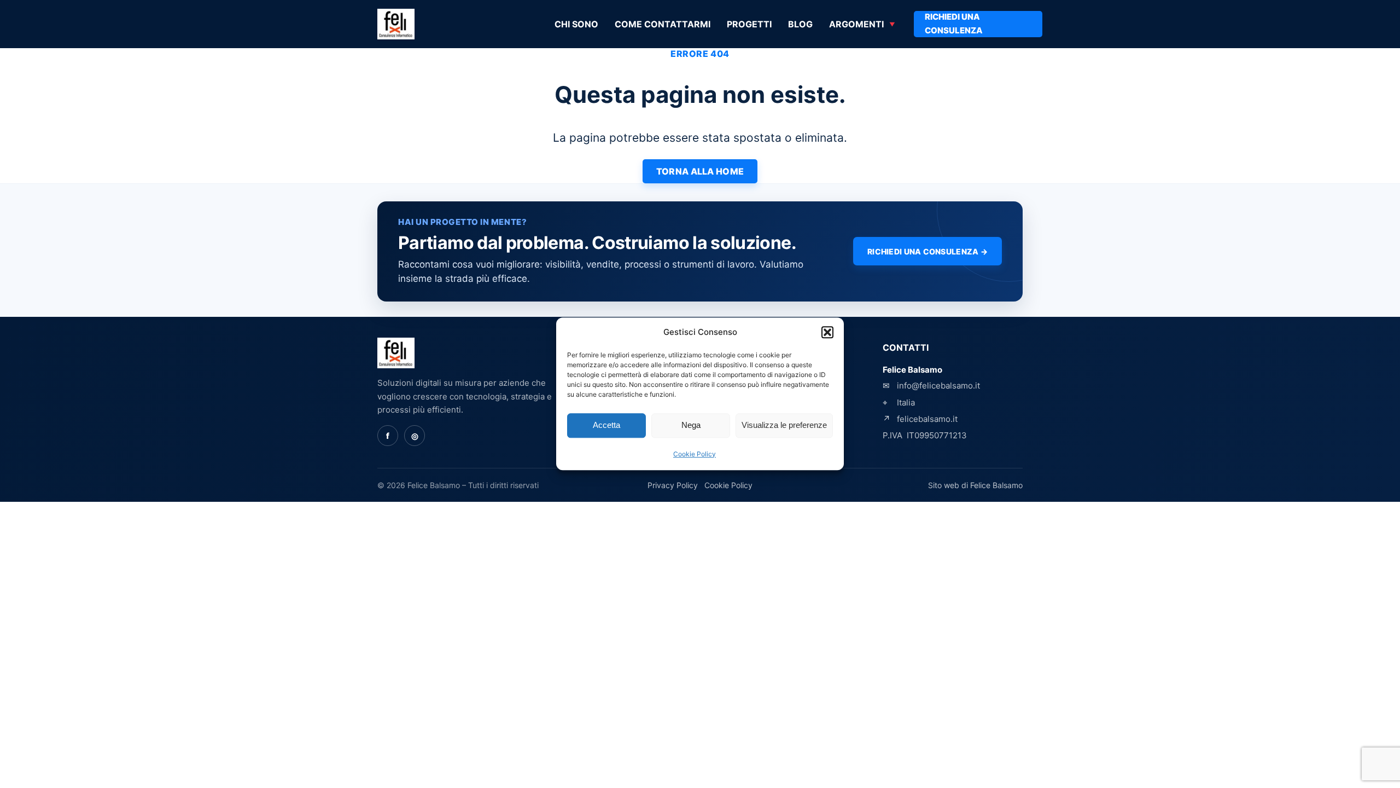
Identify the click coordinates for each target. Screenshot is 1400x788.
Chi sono (576, 24)
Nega (691, 425)
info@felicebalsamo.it (938, 385)
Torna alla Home (700, 171)
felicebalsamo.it (927, 419)
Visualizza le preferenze (784, 425)
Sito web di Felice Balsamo (975, 485)
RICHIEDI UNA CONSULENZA (954, 23)
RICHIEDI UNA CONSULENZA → (927, 251)
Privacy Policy (673, 485)
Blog (800, 24)
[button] (827, 332)
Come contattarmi (662, 24)
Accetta (606, 425)
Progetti (749, 24)
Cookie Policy (694, 454)
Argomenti (856, 24)
